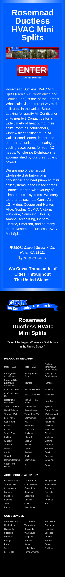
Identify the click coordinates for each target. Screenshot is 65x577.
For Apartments (31, 552)
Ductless (28, 433)
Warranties (29, 525)
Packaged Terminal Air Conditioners (51, 367)
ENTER (32, 70)
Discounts (29, 529)
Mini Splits (49, 395)
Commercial (30, 418)
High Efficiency (11, 410)
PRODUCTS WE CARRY (19, 358)
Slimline (48, 441)
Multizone (29, 425)
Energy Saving (52, 410)
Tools (6, 503)
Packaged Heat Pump (31, 375)
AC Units (49, 389)
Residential (50, 418)
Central (7, 452)
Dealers (48, 537)
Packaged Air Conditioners (10, 375)
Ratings (7, 540)
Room (7, 429)
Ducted (27, 456)
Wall (26, 422)
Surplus (48, 540)
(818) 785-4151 (34, 258)
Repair (48, 544)
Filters (47, 496)
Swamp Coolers (11, 406)
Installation (29, 548)
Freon (47, 503)
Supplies (28, 492)
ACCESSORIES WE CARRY (21, 475)
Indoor (27, 448)
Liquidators (9, 525)
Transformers (30, 480)
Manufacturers (11, 521)
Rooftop (48, 452)
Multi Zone (50, 429)
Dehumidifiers (31, 406)
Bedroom (49, 448)
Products (8, 537)
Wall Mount (9, 422)
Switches (8, 496)
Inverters (8, 492)
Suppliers (8, 533)
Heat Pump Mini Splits (9, 401)
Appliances (50, 488)
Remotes (49, 500)
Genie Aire (50, 460)
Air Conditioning (32, 389)
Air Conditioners (11, 389)
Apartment (49, 422)
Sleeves (8, 500)
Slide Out (28, 441)
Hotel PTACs (30, 367)
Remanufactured (12, 460)
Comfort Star (30, 460)
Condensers (10, 488)
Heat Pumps (50, 401)
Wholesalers (51, 521)
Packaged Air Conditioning (51, 375)
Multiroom (49, 425)
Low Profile (9, 418)
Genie (47, 465)
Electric (48, 433)
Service (7, 548)
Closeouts (9, 529)
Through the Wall (32, 414)
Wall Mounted (51, 414)
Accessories (50, 484)
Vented (7, 456)
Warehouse (29, 533)
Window (8, 441)
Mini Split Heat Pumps (31, 401)
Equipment (50, 525)
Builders (8, 437)
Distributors (29, 521)
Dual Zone (29, 429)
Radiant (28, 452)
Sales (27, 544)
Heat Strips (29, 507)
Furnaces (49, 383)
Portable (49, 445)
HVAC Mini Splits (32, 395)
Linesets (28, 500)
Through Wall (10, 414)
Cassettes (29, 496)
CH (26, 465)
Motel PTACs (10, 367)
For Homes (50, 548)
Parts (6, 544)
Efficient (8, 425)
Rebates (28, 540)
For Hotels (9, 552)
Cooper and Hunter (9, 465)
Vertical (27, 445)
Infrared (28, 437)
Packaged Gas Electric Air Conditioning (11, 383)
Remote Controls (12, 480)
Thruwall (8, 445)
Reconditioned (31, 410)
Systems (49, 406)
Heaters (28, 383)
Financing (49, 529)
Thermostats (10, 484)
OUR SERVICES (14, 515)
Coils (26, 503)
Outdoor (8, 448)
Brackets (49, 492)
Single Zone (10, 433)
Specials (49, 533)
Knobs (7, 507)
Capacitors (29, 488)
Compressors (30, 484)
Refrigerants (50, 480)
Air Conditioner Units (11, 394)
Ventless (49, 437)
